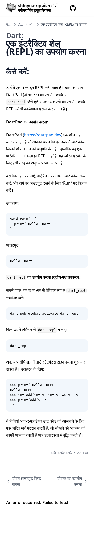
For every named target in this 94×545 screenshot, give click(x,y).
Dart (21, 24)
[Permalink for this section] (35, 71)
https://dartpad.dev (42, 135)
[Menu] (85, 8)
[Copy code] (81, 219)
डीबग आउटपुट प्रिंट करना (26, 481)
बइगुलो (10, 24)
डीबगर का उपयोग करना (69, 481)
